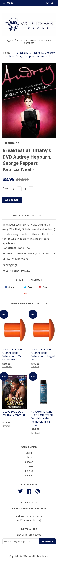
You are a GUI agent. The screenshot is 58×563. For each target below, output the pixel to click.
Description (21, 215)
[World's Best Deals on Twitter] (20, 490)
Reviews (37, 215)
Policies (29, 470)
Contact (29, 466)
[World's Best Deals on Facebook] (29, 490)
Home (6, 52)
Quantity (8, 188)
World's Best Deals (38, 556)
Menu (9, 2)
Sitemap (29, 475)
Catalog (29, 461)
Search (29, 452)
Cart (53, 2)
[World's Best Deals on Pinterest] (37, 490)
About (29, 457)
